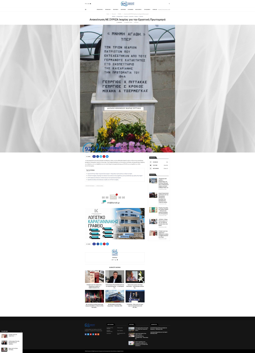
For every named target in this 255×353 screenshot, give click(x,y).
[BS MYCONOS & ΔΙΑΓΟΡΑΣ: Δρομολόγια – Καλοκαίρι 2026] (114, 296)
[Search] (169, 3)
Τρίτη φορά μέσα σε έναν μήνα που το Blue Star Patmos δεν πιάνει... (141, 329)
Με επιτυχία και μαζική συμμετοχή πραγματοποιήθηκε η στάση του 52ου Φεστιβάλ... (94, 306)
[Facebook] (85, 3)
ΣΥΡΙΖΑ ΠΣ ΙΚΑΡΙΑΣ (100, 185)
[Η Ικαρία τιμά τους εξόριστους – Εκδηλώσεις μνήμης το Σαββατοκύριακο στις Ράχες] (94, 276)
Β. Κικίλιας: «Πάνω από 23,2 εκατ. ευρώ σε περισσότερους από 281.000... (135, 306)
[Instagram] (88, 3)
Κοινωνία (114, 14)
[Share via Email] (107, 156)
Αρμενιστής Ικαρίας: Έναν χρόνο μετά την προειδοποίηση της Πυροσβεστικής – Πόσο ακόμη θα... (141, 336)
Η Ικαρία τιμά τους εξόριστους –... (13, 335)
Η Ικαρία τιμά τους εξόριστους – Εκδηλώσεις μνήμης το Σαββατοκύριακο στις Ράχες (163, 234)
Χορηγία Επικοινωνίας (109, 331)
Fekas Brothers (113, 351)
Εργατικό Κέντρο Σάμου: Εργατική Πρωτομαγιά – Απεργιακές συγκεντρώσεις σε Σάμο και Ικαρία (110, 173)
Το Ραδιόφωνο (147, 9)
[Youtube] (90, 3)
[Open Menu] (85, 9)
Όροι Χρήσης (120, 330)
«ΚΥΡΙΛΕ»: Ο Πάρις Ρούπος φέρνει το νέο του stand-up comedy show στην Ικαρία (163, 222)
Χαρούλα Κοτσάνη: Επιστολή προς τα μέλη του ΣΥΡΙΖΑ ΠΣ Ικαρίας (103, 179)
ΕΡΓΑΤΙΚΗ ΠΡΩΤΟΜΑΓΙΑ (90, 185)
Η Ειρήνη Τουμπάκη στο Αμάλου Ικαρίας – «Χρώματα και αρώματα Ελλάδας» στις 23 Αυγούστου (163, 210)
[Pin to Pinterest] (104, 156)
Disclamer (109, 333)
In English (155, 9)
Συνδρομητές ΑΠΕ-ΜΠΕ (121, 334)
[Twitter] (87, 3)
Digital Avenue (120, 351)
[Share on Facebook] (97, 156)
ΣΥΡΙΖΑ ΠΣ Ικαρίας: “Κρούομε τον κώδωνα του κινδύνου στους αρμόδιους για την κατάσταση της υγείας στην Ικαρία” (115, 175)
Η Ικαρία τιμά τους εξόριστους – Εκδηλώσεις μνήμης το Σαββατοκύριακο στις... (94, 286)
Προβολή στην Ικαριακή (110, 328)
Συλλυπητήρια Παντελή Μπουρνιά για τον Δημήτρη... (14, 343)
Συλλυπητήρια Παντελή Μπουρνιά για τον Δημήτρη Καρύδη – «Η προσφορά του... (115, 286)
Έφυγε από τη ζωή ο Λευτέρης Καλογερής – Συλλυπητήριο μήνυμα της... (135, 286)
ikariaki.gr (120, 22)
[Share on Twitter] (100, 156)
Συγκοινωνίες (130, 9)
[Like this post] (94, 156)
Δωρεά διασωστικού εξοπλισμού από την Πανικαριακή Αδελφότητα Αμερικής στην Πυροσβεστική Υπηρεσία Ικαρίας (164, 198)
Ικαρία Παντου (138, 9)
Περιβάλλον (107, 9)
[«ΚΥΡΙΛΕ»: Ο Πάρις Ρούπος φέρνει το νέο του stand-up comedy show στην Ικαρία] (153, 221)
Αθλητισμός (123, 9)
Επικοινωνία (120, 327)
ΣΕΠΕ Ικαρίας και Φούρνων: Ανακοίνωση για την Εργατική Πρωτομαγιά (104, 177)
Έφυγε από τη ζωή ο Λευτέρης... (13, 349)
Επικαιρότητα (99, 9)
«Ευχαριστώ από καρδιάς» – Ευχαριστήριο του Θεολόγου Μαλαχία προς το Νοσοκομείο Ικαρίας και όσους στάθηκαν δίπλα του (164, 183)
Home (108, 14)
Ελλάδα (119, 14)
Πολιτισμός (115, 9)
